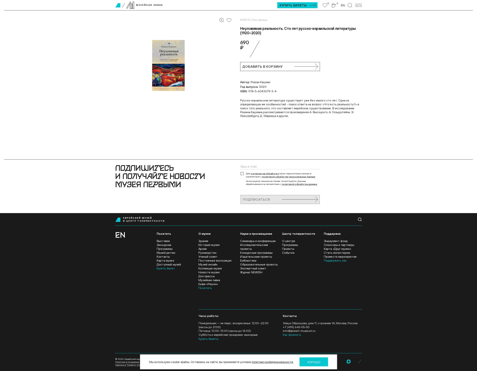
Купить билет (166, 268)
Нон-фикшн (259, 19)
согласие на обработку (265, 173)
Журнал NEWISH (251, 272)
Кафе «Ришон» (208, 284)
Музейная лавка (209, 280)
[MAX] (349, 361)
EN (343, 5)
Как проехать (292, 334)
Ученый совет (207, 256)
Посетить (205, 288)
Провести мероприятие (340, 256)
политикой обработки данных (299, 184)
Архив (202, 248)
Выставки (163, 241)
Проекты (288, 248)
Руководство (207, 252)
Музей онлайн (207, 264)
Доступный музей (169, 264)
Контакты (163, 256)
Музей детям (166, 252)
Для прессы (206, 276)
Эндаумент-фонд (336, 241)
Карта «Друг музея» (337, 248)
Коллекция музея (210, 268)
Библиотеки (248, 260)
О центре (288, 241)
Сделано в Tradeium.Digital (129, 365)
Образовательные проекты (259, 264)
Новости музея (208, 272)
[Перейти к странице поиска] (350, 5)
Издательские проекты (256, 256)
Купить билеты (293, 5)
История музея (208, 244)
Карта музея (165, 260)
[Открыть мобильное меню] (358, 5)
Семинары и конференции (258, 241)
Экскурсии (164, 244)
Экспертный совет (253, 268)
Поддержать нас (335, 260)
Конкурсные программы (256, 252)
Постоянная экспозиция (214, 260)
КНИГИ (245, 19)
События (288, 252)
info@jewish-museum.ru (299, 330)
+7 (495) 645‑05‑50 (296, 327)
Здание (203, 241)
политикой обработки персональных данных (288, 176)
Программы (165, 248)
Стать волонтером (337, 252)
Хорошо (313, 362)
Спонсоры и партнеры (339, 244)
